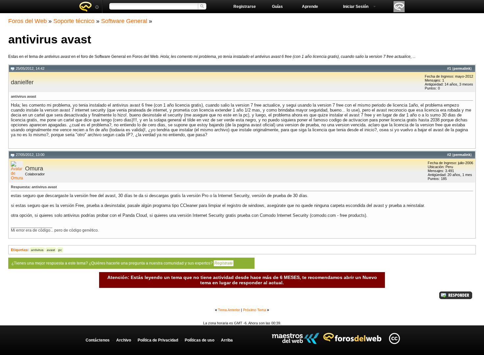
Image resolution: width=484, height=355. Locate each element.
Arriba (227, 340)
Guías (277, 6)
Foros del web (89, 6)
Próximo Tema (254, 310)
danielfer (22, 82)
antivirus (37, 250)
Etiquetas (19, 250)
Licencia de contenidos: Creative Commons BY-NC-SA (394, 338)
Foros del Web (27, 21)
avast (51, 250)
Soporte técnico (73, 21)
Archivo (123, 340)
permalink (462, 68)
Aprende (310, 6)
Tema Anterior (229, 310)
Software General (124, 21)
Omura (34, 168)
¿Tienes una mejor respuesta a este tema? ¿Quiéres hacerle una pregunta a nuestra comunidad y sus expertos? (122, 263)
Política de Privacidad (158, 340)
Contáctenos (98, 340)
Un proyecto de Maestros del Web (295, 338)
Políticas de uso (199, 340)
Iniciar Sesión (355, 6)
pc (60, 250)
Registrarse (244, 6)
